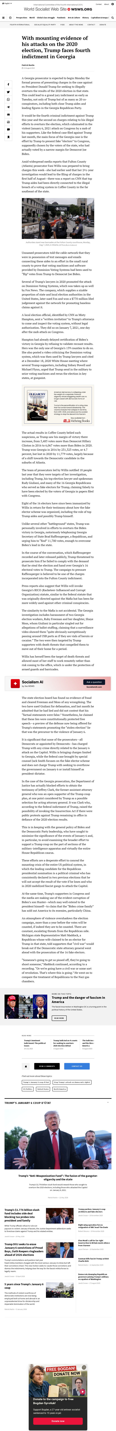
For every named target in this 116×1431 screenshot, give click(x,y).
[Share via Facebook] (8, 84)
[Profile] (112, 5)
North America (60, 1089)
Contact (99, 4)
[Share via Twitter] (8, 92)
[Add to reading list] (8, 137)
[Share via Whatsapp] (8, 99)
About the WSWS (76, 25)
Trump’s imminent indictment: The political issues (35, 1043)
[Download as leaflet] (8, 122)
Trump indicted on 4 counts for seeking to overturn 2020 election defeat (65, 1043)
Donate (103, 25)
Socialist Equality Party (45, 25)
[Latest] (10, 18)
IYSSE (62, 25)
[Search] (112, 18)
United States (43, 1089)
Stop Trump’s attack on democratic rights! (72, 1082)
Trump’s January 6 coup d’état (36, 1082)
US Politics (27, 1089)
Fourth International (20, 25)
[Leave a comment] (8, 129)
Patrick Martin (28, 65)
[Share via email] (8, 114)
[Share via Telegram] (8, 107)
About (106, 4)
